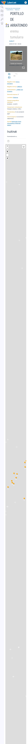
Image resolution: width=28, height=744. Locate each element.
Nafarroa (17, 9)
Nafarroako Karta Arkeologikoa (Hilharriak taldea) (14, 123)
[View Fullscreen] (7, 155)
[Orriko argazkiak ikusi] (9, 77)
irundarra (11, 41)
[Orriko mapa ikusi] (9, 74)
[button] (17, 474)
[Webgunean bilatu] (2, 8)
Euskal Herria (10, 9)
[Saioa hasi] (2, 20)
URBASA (19, 86)
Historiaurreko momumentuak (12, 8)
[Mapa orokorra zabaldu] (2, 12)
